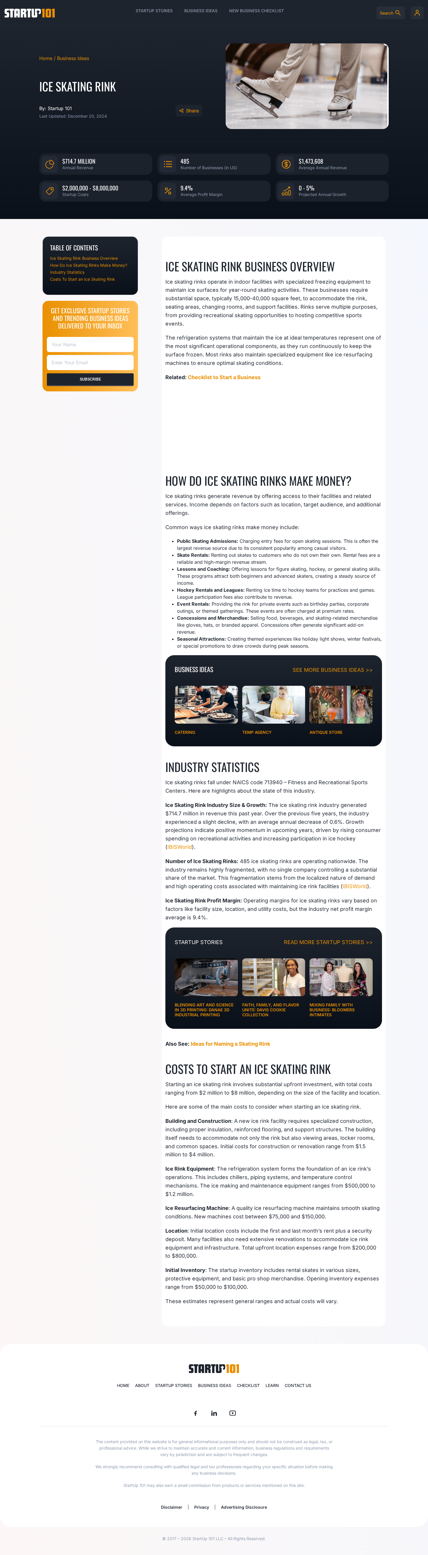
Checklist (248, 1385)
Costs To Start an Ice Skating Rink (82, 279)
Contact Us (298, 1385)
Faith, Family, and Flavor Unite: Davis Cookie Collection (270, 1009)
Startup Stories (154, 10)
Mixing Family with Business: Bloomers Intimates (332, 1009)
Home (123, 1385)
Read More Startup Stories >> (328, 942)
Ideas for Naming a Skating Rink (230, 1044)
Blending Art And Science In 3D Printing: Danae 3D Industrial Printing (204, 1009)
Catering (185, 732)
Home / (48, 58)
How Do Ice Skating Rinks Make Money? (88, 265)
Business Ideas (200, 10)
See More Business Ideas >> (333, 670)
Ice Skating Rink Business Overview (84, 258)
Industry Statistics (67, 272)
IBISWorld (179, 847)
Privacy (201, 1507)
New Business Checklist (256, 10)
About (142, 1385)
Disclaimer (171, 1507)
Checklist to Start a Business (224, 377)
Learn (272, 1385)
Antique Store (325, 732)
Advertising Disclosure (244, 1507)
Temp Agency (257, 732)
